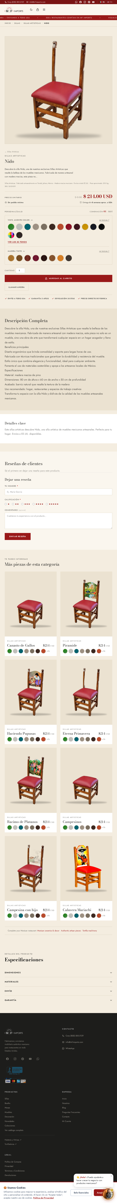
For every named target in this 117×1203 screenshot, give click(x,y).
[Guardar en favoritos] (52, 576)
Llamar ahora (17, 287)
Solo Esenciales (81, 1192)
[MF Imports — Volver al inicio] (14, 1031)
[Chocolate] (44, 258)
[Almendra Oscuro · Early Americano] (19, 258)
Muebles (8, 1112)
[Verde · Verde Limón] (11, 226)
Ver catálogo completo (14, 1130)
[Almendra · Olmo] (11, 258)
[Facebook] (80, 2)
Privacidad (9, 1166)
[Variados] (11, 235)
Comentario (15, 510)
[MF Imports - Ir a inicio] (14, 9)
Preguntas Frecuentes (71, 1112)
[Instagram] (84, 2)
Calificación (13, 499)
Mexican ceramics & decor (48, 930)
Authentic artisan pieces (71, 930)
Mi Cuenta (66, 1121)
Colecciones (10, 1125)
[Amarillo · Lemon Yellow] (85, 226)
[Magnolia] (60, 258)
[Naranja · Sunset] (60, 226)
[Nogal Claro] (52, 258)
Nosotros (65, 1103)
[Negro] (68, 258)
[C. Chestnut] (19, 235)
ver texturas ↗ (104, 220)
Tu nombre (11, 486)
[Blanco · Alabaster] (19, 226)
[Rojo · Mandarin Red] (68, 226)
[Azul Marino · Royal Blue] (93, 226)
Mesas (7, 1107)
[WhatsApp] (76, 2)
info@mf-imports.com (74, 1042)
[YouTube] (93, 2)
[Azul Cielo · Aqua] (27, 226)
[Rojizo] (35, 258)
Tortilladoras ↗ (10, 1144)
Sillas (17, 23)
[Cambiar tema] (31, 9)
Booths (7, 1103)
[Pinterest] (88, 2)
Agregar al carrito (60, 278)
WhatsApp (70, 1048)
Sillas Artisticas (32, 23)
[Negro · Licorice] (101, 226)
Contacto (65, 1116)
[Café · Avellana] (27, 258)
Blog (64, 1107)
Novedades (9, 1121)
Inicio (8, 23)
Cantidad (10, 270)
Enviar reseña (17, 536)
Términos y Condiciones (15, 1170)
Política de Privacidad (43, 1197)
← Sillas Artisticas (12, 151)
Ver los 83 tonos (17, 242)
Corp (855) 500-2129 (74, 1035)
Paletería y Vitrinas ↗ (13, 1140)
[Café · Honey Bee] (52, 226)
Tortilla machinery (90, 930)
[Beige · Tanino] (35, 226)
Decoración (9, 1116)
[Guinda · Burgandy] (77, 226)
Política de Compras (13, 1161)
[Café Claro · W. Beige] (44, 226)
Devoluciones (10, 1175)
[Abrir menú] (44, 9)
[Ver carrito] (37, 9)
